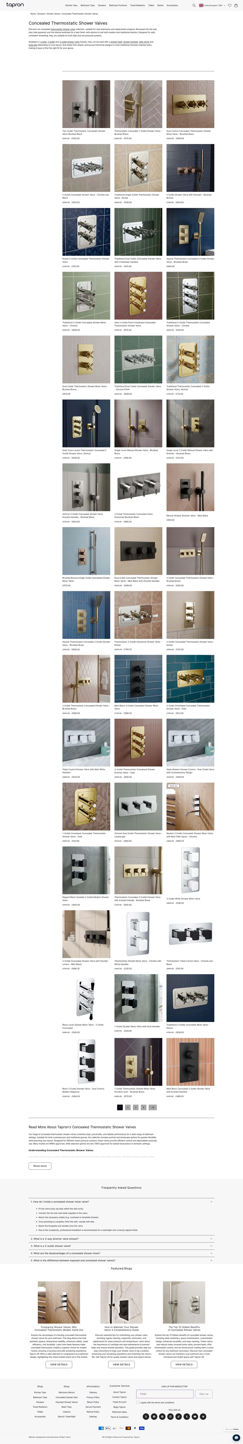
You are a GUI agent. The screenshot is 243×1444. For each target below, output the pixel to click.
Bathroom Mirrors (67, 1392)
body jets (33, 45)
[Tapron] (15, 5)
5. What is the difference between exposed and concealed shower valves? (73, 1260)
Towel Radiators (40, 1407)
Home (33, 14)
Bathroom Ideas (119, 1412)
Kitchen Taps (40, 1392)
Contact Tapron (119, 1397)
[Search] (194, 5)
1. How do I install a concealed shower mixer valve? (60, 1201)
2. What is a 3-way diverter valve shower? (55, 1238)
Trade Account (119, 1402)
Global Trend (64, 1437)
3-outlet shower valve (69, 42)
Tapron (137, 1437)
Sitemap (93, 1416)
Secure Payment (93, 1407)
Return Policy (93, 1402)
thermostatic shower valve (63, 29)
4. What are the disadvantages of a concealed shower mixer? (65, 1253)
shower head (116, 42)
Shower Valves (53, 14)
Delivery (93, 1392)
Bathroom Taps (40, 1397)
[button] (236, 5)
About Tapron (119, 1392)
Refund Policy (93, 1412)
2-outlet (51, 42)
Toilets (40, 1412)
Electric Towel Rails (66, 1416)
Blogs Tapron (119, 1407)
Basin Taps (67, 1407)
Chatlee (236, 1429)
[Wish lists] (229, 5)
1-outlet (43, 42)
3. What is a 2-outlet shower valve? (51, 1246)
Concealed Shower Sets (67, 1397)
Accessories (40, 1416)
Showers (41, 14)
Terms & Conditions (119, 1417)
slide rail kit (144, 42)
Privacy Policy (93, 1397)
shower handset (130, 42)
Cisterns (66, 1412)
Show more (40, 1165)
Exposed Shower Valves (67, 1402)
